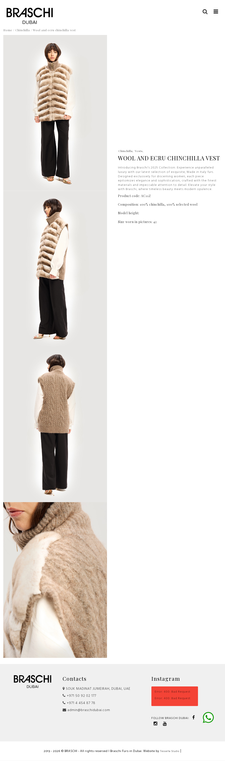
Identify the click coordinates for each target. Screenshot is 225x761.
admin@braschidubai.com (88, 710)
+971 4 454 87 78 (80, 703)
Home (7, 30)
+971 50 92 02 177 (81, 696)
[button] (216, 11)
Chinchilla (22, 30)
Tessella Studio (169, 751)
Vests (139, 151)
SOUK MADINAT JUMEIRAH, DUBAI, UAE (98, 689)
